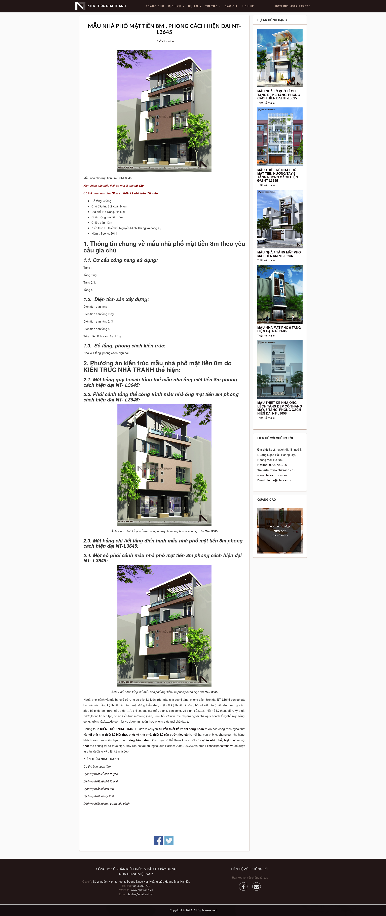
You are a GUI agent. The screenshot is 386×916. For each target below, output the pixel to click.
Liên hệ (248, 6)
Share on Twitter (168, 840)
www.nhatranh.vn (281, 470)
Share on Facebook (158, 840)
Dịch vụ (175, 6)
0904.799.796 (278, 465)
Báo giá (231, 6)
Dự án (193, 6)
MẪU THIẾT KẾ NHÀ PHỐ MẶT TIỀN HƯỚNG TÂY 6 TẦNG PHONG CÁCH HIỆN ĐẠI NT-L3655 (277, 175)
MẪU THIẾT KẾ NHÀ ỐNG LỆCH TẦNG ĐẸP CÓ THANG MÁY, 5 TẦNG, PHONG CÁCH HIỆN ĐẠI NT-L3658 (279, 408)
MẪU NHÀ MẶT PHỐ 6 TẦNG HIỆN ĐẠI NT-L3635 (279, 329)
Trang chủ (155, 6)
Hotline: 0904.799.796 (293, 6)
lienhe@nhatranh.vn (220, 745)
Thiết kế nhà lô (164, 41)
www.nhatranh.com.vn (272, 475)
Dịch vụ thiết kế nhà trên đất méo (135, 193)
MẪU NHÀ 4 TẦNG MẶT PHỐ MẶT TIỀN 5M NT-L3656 (279, 253)
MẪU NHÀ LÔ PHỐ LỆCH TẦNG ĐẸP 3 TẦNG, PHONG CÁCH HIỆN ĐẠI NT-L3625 (278, 94)
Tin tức (212, 6)
